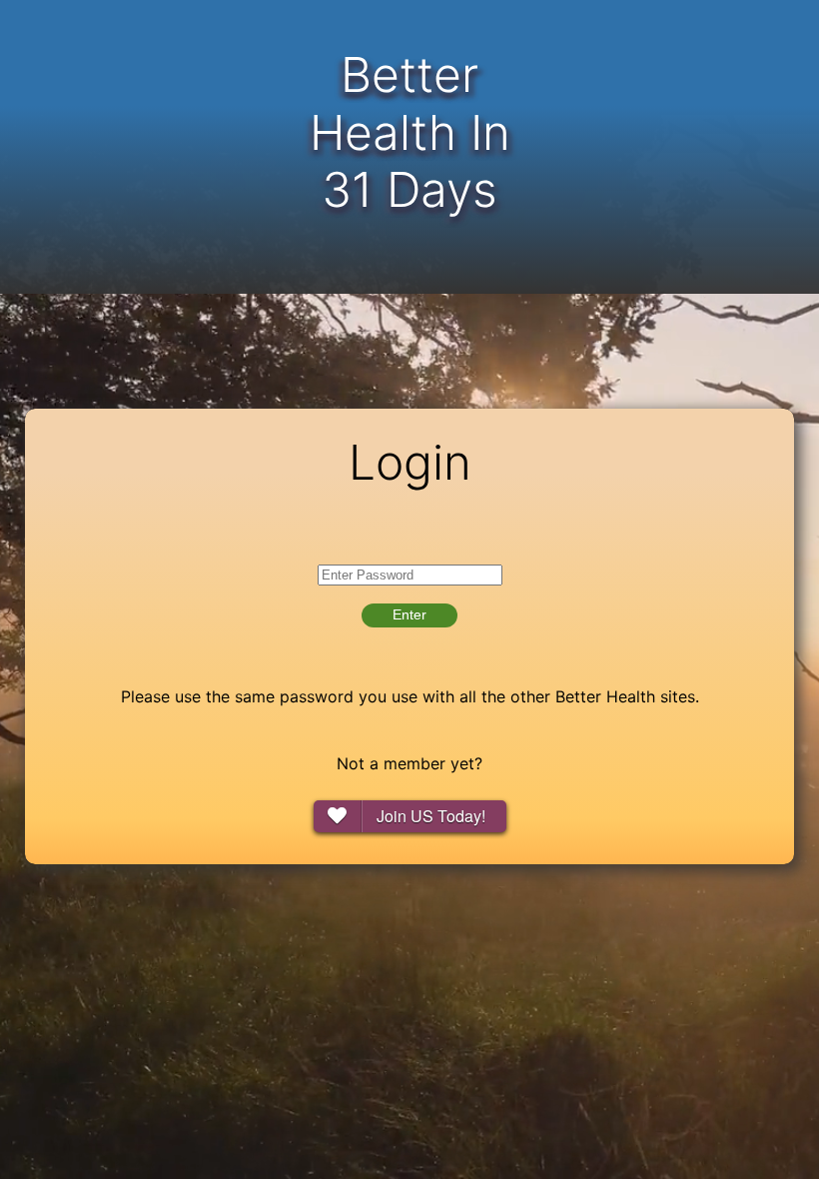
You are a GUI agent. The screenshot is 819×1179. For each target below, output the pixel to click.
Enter (409, 614)
